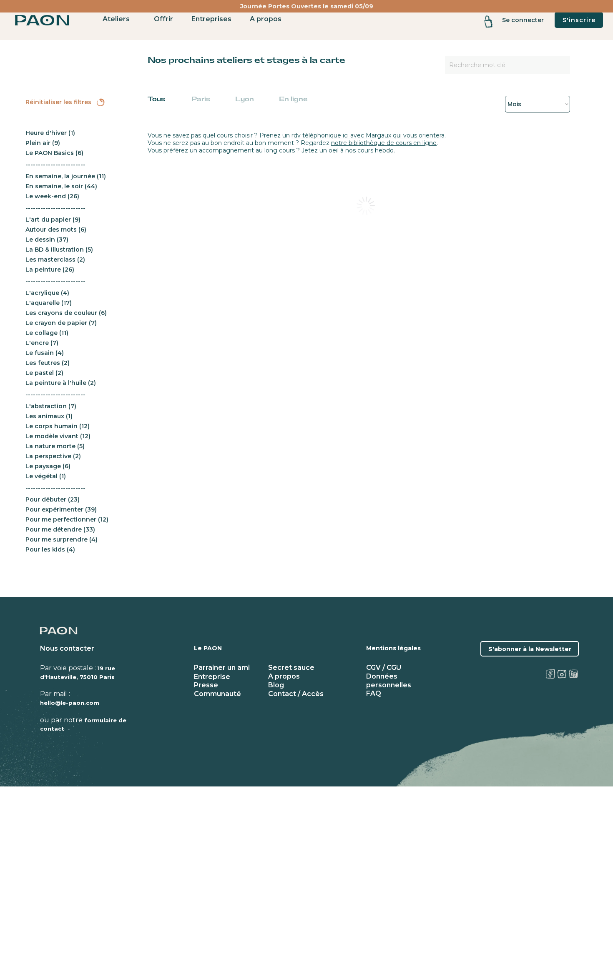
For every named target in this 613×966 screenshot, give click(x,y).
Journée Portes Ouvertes (280, 6)
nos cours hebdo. (370, 150)
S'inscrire (579, 20)
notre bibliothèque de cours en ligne (384, 143)
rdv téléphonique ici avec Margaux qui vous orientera (368, 135)
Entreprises (211, 19)
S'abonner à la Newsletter (529, 649)
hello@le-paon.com (69, 702)
